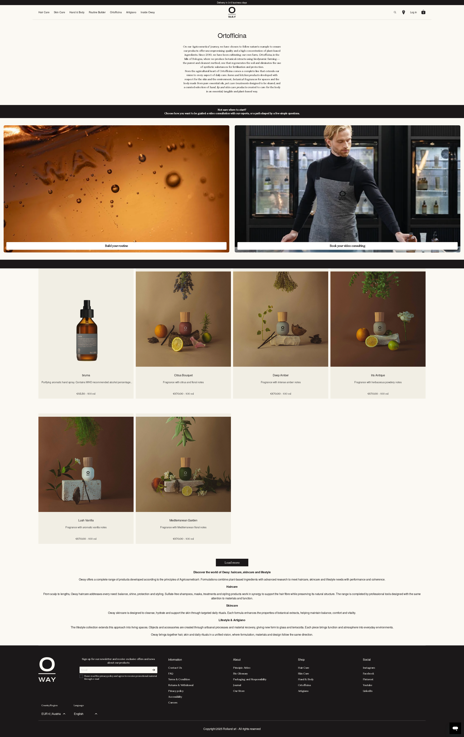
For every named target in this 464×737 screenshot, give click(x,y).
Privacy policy (176, 690)
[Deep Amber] (280, 319)
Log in (413, 12)
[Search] (395, 12)
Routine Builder (97, 12)
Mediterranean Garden (183, 520)
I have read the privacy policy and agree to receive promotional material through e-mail (120, 677)
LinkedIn (367, 690)
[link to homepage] (47, 680)
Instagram (369, 667)
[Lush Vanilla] (86, 464)
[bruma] (86, 319)
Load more (232, 562)
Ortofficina (116, 12)
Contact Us (175, 667)
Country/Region (49, 705)
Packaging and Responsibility (249, 679)
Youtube (367, 685)
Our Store (239, 690)
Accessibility (175, 696)
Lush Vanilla (86, 520)
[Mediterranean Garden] (183, 464)
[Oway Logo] (232, 12)
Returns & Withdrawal (180, 685)
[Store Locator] (403, 12)
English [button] (78, 714)
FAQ (170, 673)
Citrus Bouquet (183, 375)
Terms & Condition (179, 679)
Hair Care (43, 12)
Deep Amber (281, 375)
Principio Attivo (241, 667)
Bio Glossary (240, 673)
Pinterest (368, 679)
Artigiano (131, 12)
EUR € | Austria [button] (51, 714)
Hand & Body (76, 12)
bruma (86, 375)
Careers (172, 702)
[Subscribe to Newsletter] (153, 670)
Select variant (183, 402)
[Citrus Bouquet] (183, 319)
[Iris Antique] (378, 319)
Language (79, 705)
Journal (237, 685)
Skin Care (59, 12)
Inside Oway (148, 12)
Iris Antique (378, 375)
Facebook (368, 673)
